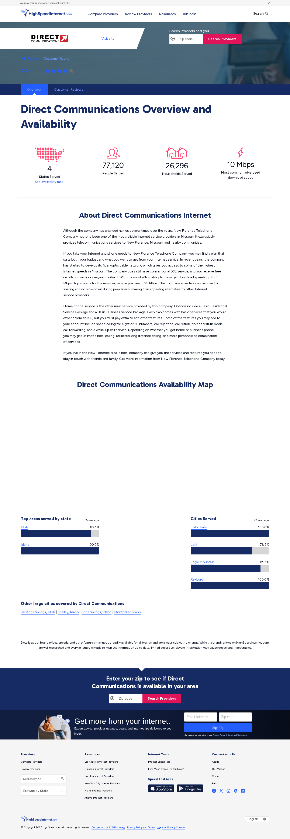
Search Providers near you (189, 31)
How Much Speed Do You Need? (166, 768)
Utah (24, 527)
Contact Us (218, 776)
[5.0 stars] (71, 70)
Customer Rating (56, 58)
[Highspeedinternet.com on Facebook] (214, 792)
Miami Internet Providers (98, 790)
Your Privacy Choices (173, 827)
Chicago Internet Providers (99, 768)
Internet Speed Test (159, 761)
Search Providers (222, 39)
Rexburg (197, 579)
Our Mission (218, 768)
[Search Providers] (62, 778)
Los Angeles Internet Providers (101, 761)
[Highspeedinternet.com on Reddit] (236, 792)
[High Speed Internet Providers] (46, 13)
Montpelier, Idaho (127, 612)
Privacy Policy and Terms (141, 827)
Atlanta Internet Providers (98, 797)
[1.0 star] (47, 70)
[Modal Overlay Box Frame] (145, 724)
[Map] (145, 450)
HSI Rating (29, 58)
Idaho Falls (199, 527)
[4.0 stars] (65, 70)
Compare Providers (103, 14)
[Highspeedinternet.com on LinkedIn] (243, 792)
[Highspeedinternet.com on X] (221, 792)
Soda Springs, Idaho (96, 612)
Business (190, 14)
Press (215, 783)
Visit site (107, 38)
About (215, 761)
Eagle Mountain (202, 562)
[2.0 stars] (53, 70)
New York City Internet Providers (102, 783)
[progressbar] (60, 533)
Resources (167, 14)
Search (259, 13)
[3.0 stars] (59, 70)
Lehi (194, 545)
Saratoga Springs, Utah (38, 612)
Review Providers (138, 14)
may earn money (33, 2)
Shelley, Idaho (68, 612)
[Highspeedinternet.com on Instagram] (228, 792)
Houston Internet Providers (99, 776)
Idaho (25, 545)
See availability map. (49, 182)
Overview (34, 89)
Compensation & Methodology (108, 827)
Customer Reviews (68, 89)
